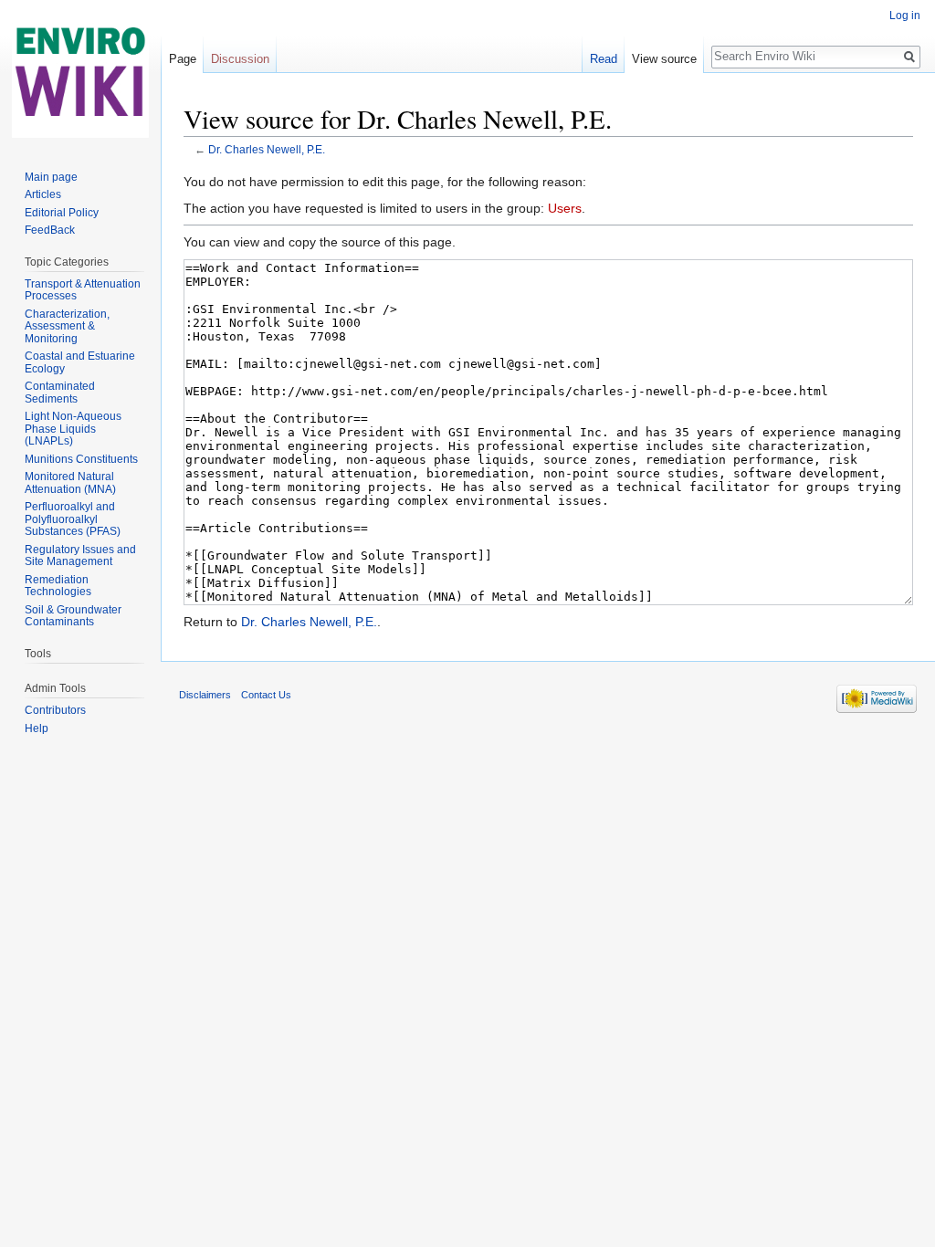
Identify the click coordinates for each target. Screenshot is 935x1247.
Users (565, 208)
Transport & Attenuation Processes (83, 290)
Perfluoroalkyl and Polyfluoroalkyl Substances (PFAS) (73, 519)
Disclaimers (205, 694)
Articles (43, 194)
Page (182, 59)
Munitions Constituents (81, 459)
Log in (904, 15)
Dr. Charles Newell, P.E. (266, 149)
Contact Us (266, 694)
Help (36, 728)
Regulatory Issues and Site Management (80, 556)
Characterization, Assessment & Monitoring (67, 326)
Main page (51, 177)
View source (664, 59)
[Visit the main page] (80, 73)
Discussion (240, 59)
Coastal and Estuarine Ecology (80, 362)
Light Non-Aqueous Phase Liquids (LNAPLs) (73, 428)
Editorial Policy (62, 212)
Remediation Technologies (58, 586)
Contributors (55, 710)
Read (603, 59)
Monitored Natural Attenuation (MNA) (70, 483)
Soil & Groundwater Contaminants (73, 616)
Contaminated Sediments (60, 392)
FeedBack (50, 230)
